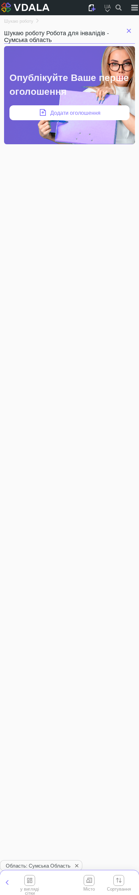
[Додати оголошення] (92, 8)
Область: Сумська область (38, 865)
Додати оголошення (75, 112)
